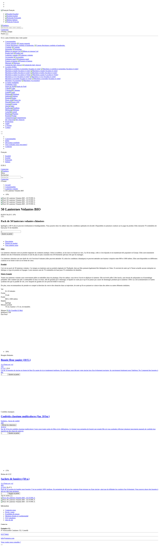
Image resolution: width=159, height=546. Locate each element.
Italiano (15, 20)
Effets (7, 141)
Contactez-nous (10, 510)
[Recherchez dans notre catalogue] (22, 177)
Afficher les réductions (9, 425)
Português (17, 18)
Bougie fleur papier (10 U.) (16, 359)
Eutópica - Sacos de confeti (10, 421)
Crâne (7, 88)
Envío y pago (9, 512)
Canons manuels (10, 43)
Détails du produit (11, 243)
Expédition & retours (12, 514)
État (2, 314)
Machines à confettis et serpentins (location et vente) (23, 69)
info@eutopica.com (7, 538)
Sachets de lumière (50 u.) (15, 478)
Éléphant (8, 94)
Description (9, 241)
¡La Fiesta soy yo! (7, 364)
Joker (7, 106)
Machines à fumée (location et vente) (17, 71)
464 (2, 485)
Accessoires (9, 57)
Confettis (8, 47)
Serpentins (8, 49)
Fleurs (7, 102)
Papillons (8, 108)
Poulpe (7, 116)
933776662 (5, 534)
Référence (4, 312)
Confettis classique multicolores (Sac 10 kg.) (25, 416)
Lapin (7, 92)
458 (2, 423)
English (15, 16)
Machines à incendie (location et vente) (18, 79)
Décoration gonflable (12, 143)
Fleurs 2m (8, 100)
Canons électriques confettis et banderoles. (19, 45)
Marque (3, 310)
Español (15, 14)
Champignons (10, 118)
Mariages (8, 63)
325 (2, 366)
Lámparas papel (10, 59)
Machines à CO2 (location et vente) (17, 77)
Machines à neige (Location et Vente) (18, 75)
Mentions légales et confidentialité (16, 516)
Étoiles (7, 98)
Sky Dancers (9, 120)
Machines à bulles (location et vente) (17, 73)
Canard (7, 112)
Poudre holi (9, 53)
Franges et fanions (11, 61)
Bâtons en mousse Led (13, 51)
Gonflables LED (11, 84)
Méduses (8, 110)
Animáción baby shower (13, 65)
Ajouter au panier (7, 234)
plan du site (9, 520)
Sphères (8, 96)
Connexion (4, 169)
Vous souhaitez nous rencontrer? (16, 145)
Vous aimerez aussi (11, 245)
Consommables (10, 139)
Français (16, 22)
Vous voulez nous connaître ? (11, 542)
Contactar (8, 146)
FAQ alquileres (10, 518)
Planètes (8, 114)
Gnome (7, 104)
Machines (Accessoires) (13, 81)
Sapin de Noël (10, 86)
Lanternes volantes (11, 55)
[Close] (2, 133)
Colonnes (8, 90)
